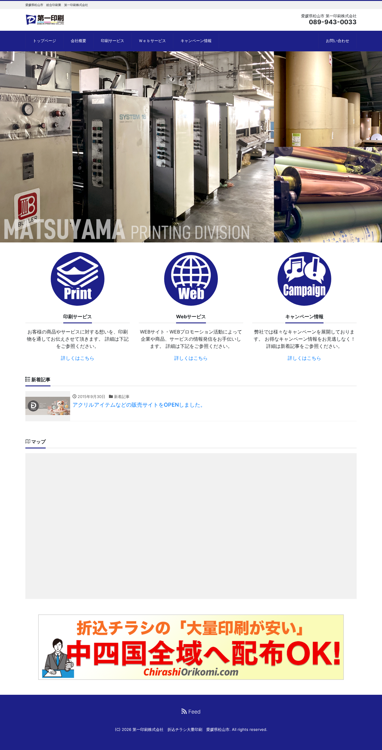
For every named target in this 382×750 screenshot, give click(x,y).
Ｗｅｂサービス (152, 40)
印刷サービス (112, 40)
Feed (194, 711)
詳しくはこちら (77, 358)
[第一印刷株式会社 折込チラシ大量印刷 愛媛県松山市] (45, 19)
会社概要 (78, 40)
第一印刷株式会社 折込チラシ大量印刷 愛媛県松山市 (181, 729)
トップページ (44, 40)
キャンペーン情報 (196, 40)
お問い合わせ (337, 40)
